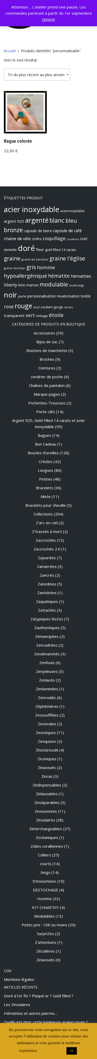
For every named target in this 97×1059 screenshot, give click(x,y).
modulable (54, 284)
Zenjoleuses (47, 671)
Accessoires (44, 333)
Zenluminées (47, 688)
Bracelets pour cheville (45, 505)
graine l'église (67, 258)
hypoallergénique (25, 275)
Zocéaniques (47, 837)
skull (36, 307)
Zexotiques (46, 732)
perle (22, 296)
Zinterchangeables (45, 828)
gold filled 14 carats (60, 249)
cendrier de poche (47, 376)
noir (10, 295)
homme (46, 267)
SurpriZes (45, 933)
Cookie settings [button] (51, 1050)
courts (45, 863)
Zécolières (45, 951)
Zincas (47, 776)
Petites (45, 479)
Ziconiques (47, 758)
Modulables (44, 916)
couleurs (72, 239)
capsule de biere (38, 230)
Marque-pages (47, 394)
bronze (13, 230)
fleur (40, 249)
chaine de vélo (17, 238)
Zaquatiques (47, 601)
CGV (7, 970)
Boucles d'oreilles (43, 452)
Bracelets (44, 487)
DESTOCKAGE (45, 889)
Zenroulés (47, 697)
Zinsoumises (46, 811)
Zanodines (47, 583)
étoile (56, 315)
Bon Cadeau (45, 444)
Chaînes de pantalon (47, 385)
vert (30, 315)
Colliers (44, 854)
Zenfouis (47, 662)
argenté (36, 220)
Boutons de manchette (46, 350)
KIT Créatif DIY (45, 907)
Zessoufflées (47, 715)
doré (26, 248)
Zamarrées (47, 566)
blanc (56, 220)
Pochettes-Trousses (46, 402)
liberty (10, 285)
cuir (84, 238)
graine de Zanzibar (34, 259)
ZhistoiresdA (47, 750)
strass (68, 307)
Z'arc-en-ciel (47, 522)
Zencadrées (46, 645)
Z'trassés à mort (47, 531)
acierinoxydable (72, 211)
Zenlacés (47, 680)
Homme (44, 898)
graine (12, 258)
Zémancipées (47, 636)
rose (9, 306)
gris (31, 267)
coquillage (54, 238)
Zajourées (47, 557)
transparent (14, 315)
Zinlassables (47, 793)
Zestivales (47, 723)
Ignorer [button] (48, 19)
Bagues (44, 435)
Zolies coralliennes (47, 846)
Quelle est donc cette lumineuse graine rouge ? (46, 1022)
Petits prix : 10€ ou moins (44, 924)
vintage (42, 315)
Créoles (46, 461)
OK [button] (72, 1050)
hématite (59, 275)
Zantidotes (47, 592)
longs (45, 872)
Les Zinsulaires (17, 1004)
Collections (43, 514)
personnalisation (41, 295)
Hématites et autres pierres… (30, 1013)
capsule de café (67, 230)
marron (32, 285)
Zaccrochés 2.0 (47, 548)
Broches (47, 359)
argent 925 (14, 221)
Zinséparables (46, 802)
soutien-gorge (52, 307)
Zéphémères (46, 706)
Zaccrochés (46, 540)
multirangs (76, 285)
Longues (45, 470)
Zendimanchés (47, 653)
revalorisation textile (74, 296)
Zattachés (47, 610)
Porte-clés (45, 411)
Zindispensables (47, 785)
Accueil (10, 50)
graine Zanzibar (14, 268)
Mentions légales (19, 979)
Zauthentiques (47, 627)
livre (21, 285)
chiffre (37, 239)
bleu (71, 220)
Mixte (46, 496)
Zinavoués (47, 767)
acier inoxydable (31, 209)
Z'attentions (45, 942)
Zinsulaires (45, 819)
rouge (23, 305)
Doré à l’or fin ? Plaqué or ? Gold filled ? (38, 995)
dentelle (10, 249)
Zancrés (47, 575)
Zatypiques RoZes (47, 618)
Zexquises (47, 741)
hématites (81, 276)
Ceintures (46, 367)
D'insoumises (44, 881)
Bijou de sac (47, 341)
